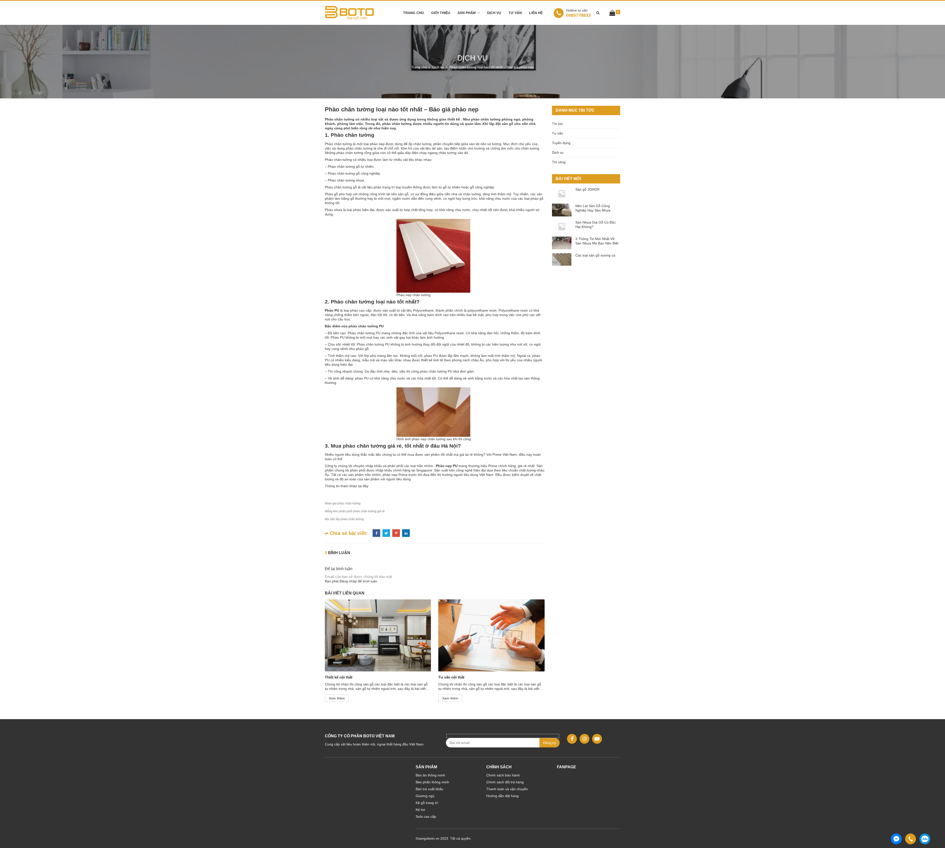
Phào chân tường (352, 135)
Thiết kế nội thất (338, 677)
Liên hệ (536, 13)
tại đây (363, 486)
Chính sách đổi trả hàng (505, 782)
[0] (612, 14)
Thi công (559, 162)
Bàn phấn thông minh (432, 782)
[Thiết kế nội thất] (378, 635)
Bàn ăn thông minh (430, 775)
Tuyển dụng (561, 143)
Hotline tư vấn (577, 10)
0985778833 (578, 12)
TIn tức (557, 124)
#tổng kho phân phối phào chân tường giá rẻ (355, 511)
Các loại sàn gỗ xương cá (595, 255)
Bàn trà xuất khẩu (429, 789)
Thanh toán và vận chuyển (507, 789)
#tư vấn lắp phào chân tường (344, 519)
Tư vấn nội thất (451, 677)
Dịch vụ (494, 13)
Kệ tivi (420, 810)
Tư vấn (515, 13)
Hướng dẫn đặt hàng (502, 796)
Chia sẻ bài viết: (348, 533)
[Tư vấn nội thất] (491, 635)
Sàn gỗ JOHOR (587, 189)
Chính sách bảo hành (503, 775)
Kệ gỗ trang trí (427, 803)
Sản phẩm (466, 13)
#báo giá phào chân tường (343, 503)
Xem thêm (337, 698)
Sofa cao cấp (426, 816)
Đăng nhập (348, 581)
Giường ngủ (425, 796)
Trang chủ (413, 13)
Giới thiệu (440, 13)
